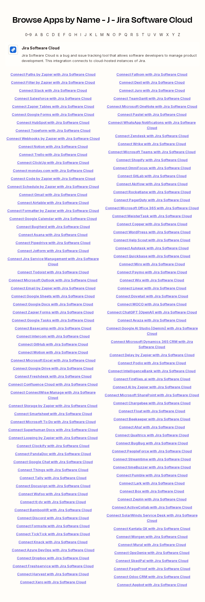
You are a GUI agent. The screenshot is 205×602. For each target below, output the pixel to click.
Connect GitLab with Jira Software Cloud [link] (152, 176)
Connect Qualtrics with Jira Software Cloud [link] (152, 435)
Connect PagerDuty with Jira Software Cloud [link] (152, 200)
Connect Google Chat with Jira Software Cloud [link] (53, 462)
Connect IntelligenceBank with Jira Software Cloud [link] (152, 371)
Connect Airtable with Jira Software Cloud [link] (53, 202)
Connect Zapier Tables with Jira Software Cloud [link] (53, 106)
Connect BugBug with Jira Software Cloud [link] (152, 443)
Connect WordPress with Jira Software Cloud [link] (152, 232)
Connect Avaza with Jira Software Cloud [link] (151, 320)
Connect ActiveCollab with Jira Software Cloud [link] (152, 507)
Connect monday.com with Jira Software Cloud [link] (53, 170)
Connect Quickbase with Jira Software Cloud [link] (151, 256)
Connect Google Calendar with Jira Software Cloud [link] (53, 218)
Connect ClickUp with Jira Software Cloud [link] (53, 162)
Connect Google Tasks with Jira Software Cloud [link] (53, 320)
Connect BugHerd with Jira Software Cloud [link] (53, 226)
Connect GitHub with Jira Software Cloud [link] (53, 344)
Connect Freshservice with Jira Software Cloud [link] (53, 566)
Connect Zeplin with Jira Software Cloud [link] (152, 499)
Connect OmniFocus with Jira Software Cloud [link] (152, 168)
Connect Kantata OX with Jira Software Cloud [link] (151, 528)
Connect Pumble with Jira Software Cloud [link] (152, 475)
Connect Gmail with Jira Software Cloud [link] (53, 194)
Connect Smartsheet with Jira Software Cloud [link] (53, 413)
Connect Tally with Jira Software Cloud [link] (52, 478)
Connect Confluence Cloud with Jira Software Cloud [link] (53, 384)
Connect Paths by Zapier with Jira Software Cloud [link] (53, 74)
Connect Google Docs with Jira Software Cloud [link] (53, 304)
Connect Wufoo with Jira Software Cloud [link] (53, 494)
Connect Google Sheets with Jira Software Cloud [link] (53, 296)
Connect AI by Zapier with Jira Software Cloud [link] (152, 387)
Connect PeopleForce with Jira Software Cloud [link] (152, 451)
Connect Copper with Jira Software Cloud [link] (152, 224)
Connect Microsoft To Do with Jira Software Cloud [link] (53, 422)
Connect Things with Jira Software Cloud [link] (53, 470)
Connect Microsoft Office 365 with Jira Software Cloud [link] (152, 208)
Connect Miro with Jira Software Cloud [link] (152, 264)
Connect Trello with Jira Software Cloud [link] (53, 154)
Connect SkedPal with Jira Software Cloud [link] (152, 560)
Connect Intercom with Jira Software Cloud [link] (53, 336)
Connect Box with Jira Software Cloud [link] (152, 491)
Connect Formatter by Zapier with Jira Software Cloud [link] (53, 210)
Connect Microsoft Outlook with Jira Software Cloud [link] (53, 280)
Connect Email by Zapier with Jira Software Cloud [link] (53, 288)
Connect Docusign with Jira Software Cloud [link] (53, 486)
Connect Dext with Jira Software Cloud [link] (152, 82)
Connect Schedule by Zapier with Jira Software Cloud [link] (53, 186)
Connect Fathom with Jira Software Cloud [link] (151, 74)
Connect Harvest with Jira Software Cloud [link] (53, 574)
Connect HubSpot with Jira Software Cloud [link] (53, 122)
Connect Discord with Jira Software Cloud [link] (53, 518)
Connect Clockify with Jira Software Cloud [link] (53, 446)
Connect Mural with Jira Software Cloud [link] (152, 544)
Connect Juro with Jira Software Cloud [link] (152, 90)
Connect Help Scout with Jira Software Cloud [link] (151, 240)
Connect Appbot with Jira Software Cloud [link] (152, 584)
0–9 (28, 34)
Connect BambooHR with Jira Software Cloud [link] (53, 510)
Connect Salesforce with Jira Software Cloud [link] (53, 98)
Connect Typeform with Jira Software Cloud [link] (52, 130)
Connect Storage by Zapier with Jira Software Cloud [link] (53, 405)
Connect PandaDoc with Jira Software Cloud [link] (53, 454)
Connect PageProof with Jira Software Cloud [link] (152, 568)
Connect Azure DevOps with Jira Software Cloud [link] (53, 550)
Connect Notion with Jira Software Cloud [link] (53, 146)
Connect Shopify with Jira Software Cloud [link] (152, 160)
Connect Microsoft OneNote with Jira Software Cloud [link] (152, 106)
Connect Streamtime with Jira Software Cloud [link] (152, 459)
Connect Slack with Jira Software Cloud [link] (53, 90)
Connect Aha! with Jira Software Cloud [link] (152, 427)
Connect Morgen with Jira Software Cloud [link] (152, 536)
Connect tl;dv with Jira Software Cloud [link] (53, 502)
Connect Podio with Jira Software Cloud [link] (152, 363)
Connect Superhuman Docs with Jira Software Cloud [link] (53, 430)
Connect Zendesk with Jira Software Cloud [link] (152, 136)
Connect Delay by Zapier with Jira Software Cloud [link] (152, 355)
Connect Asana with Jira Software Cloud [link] (53, 234)
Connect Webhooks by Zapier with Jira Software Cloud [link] (53, 138)
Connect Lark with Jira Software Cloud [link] (152, 483)
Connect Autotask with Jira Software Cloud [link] (152, 248)
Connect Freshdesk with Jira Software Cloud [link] (53, 376)
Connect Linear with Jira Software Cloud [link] (151, 288)
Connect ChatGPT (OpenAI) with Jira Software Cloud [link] (152, 312)
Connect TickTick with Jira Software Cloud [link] (53, 534)
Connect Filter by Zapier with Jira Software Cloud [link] (53, 82)
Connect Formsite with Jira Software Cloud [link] (53, 526)
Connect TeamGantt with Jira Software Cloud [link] (152, 98)
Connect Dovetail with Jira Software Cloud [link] (152, 296)
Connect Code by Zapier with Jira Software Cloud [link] (53, 178)
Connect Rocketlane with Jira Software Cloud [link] (152, 192)
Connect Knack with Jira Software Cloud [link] (53, 542)
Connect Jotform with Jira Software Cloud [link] (53, 250)
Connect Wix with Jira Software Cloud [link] (152, 280)
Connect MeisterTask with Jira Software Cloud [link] (152, 216)
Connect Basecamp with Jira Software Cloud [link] (53, 328)
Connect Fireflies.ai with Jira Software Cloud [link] (151, 379)
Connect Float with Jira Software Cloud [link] (152, 411)
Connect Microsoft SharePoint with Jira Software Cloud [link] (152, 395)
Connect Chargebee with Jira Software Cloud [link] (152, 403)
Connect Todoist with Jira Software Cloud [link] (53, 272)
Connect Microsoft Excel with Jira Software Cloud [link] (53, 360)
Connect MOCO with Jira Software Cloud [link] (152, 304)
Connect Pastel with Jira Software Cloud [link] (152, 114)
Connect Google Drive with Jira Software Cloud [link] (53, 368)
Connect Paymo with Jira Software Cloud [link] (152, 272)
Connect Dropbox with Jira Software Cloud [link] (53, 558)
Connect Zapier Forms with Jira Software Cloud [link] (53, 312)
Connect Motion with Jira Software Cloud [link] (53, 352)
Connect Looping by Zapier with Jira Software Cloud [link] (53, 438)
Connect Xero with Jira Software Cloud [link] (53, 582)
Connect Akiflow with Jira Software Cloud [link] (152, 184)
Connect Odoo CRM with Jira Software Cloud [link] (152, 576)
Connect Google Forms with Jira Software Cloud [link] (53, 114)
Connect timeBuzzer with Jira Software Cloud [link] (152, 467)
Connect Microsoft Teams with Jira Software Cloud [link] (152, 152)
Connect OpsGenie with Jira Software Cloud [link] (152, 552)
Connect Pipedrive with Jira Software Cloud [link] (52, 242)
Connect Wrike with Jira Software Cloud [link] (152, 144)
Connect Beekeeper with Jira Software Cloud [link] (151, 419)
